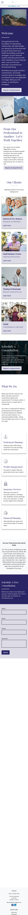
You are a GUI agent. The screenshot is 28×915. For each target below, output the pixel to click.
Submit (5, 652)
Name (4, 608)
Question (5, 638)
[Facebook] (12, 905)
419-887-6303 (15, 893)
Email (3, 618)
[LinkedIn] (15, 905)
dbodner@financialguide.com (14, 902)
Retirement (14, 912)
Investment (14, 914)
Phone (4, 628)
